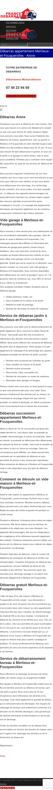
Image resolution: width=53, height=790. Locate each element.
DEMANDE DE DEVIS (15, 34)
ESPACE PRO (12, 38)
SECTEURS (11, 30)
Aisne (2, 756)
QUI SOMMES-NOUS (15, 23)
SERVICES (11, 27)
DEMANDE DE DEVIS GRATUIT (21, 96)
